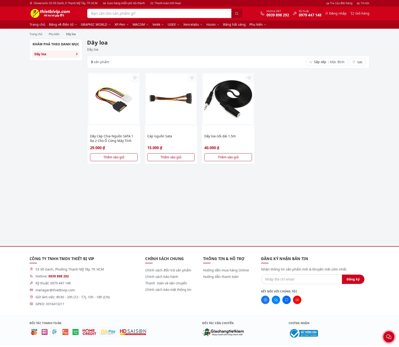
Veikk (156, 24)
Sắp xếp (329, 62)
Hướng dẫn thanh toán (221, 276)
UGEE (172, 24)
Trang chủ (37, 24)
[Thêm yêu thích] (135, 78)
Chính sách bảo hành (161, 276)
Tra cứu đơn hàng (341, 3)
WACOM (139, 24)
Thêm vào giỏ (113, 157)
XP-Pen (120, 24)
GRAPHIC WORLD (94, 24)
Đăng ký (353, 279)
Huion (211, 24)
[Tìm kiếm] (236, 13)
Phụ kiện (256, 24)
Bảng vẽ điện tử (61, 24)
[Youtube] (297, 300)
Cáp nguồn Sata (159, 136)
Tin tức (365, 3)
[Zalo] (286, 300)
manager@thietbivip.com (55, 290)
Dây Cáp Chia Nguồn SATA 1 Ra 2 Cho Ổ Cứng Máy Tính (111, 138)
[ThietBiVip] (50, 13)
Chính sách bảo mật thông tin (168, 289)
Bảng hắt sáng (234, 24)
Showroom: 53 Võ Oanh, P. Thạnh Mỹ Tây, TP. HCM (65, 3)
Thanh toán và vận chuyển (166, 283)
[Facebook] (265, 300)
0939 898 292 (58, 276)
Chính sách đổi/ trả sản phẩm (168, 270)
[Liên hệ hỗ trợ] (388, 336)
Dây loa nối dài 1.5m (220, 136)
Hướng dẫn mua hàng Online (226, 270)
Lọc (360, 62)
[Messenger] (276, 300)
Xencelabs (191, 24)
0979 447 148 (60, 283)
